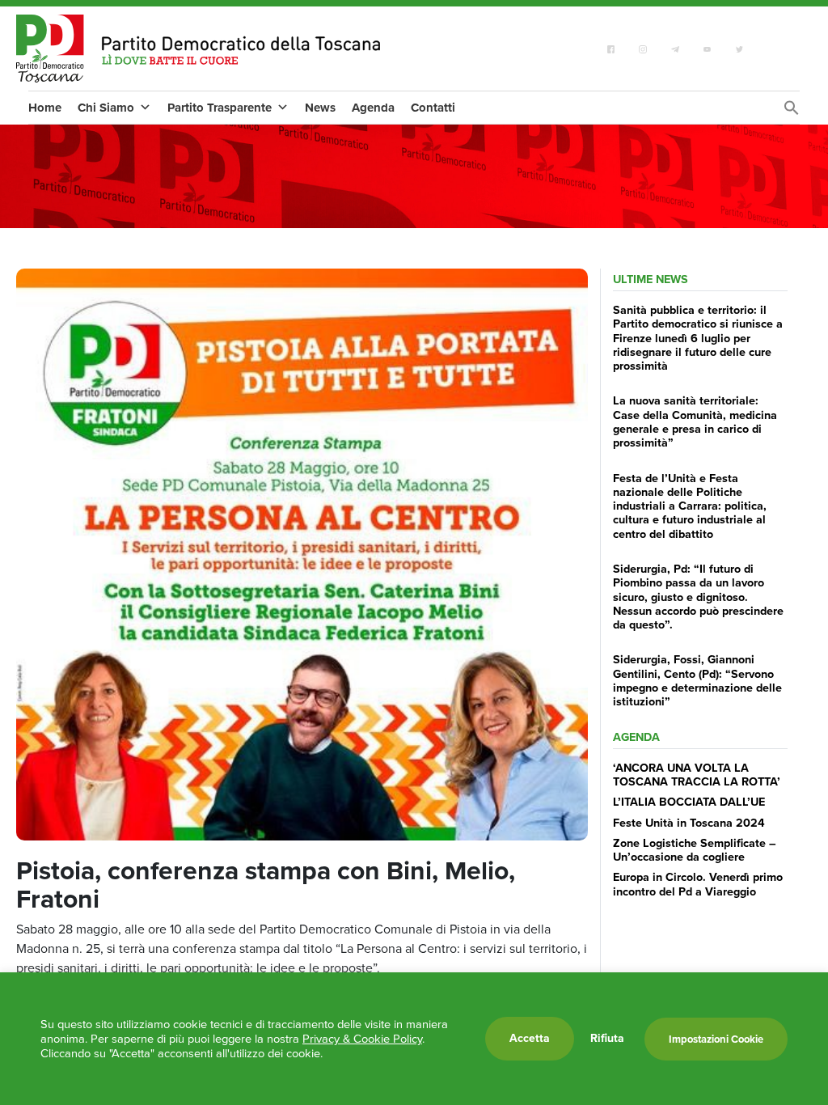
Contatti (433, 107)
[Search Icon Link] (792, 112)
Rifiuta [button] (607, 1038)
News (320, 107)
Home (44, 107)
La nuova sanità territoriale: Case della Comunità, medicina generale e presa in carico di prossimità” (695, 421)
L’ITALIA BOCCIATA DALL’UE (689, 802)
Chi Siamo (106, 107)
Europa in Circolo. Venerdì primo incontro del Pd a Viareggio (698, 884)
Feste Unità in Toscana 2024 (689, 823)
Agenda (373, 107)
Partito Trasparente (219, 107)
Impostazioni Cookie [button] (716, 1039)
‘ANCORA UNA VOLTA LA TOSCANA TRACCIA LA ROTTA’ (696, 774)
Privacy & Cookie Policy (362, 1039)
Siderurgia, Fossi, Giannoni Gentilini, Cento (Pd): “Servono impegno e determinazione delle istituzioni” (697, 680)
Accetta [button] (529, 1038)
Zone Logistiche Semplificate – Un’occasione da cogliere (694, 850)
